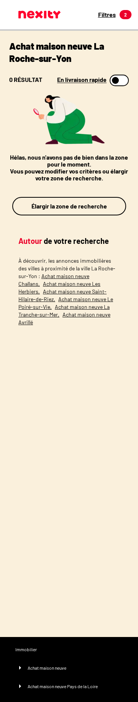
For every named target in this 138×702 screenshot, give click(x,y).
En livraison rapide (82, 79)
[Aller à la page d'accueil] (39, 14)
